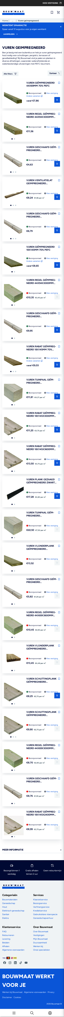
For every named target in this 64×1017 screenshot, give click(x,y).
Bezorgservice (40, 903)
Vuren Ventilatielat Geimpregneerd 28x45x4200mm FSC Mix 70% (41, 182)
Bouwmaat (55, 1004)
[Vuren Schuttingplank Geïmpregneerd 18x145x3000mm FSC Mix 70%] (14, 693)
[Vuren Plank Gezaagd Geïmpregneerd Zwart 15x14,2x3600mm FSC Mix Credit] (14, 493)
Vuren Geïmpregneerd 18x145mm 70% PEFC (40, 248)
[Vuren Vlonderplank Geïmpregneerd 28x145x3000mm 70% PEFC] (14, 560)
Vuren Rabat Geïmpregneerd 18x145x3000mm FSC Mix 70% (41, 415)
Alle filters (8, 74)
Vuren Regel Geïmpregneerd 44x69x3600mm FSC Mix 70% (41, 614)
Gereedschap (8, 903)
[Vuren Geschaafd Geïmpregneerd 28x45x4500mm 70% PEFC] (14, 228)
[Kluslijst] (52, 12)
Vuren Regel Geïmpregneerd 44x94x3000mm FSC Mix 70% (41, 282)
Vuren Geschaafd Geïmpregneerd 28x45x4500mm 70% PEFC (41, 215)
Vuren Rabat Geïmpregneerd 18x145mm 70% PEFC (41, 348)
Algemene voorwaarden (13, 950)
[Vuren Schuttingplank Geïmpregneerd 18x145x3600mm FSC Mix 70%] (14, 726)
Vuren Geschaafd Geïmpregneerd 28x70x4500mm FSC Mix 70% (41, 780)
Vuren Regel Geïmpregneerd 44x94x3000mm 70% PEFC (41, 115)
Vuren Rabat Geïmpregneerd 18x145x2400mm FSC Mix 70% (41, 813)
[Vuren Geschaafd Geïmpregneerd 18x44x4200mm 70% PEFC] (14, 161)
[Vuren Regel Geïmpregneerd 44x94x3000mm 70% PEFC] (14, 128)
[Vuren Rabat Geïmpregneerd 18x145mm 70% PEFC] (14, 360)
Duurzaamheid (40, 942)
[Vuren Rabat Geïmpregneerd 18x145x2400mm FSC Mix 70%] (14, 826)
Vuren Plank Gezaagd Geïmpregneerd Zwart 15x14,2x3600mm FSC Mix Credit (41, 481)
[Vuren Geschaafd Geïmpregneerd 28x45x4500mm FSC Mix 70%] (14, 593)
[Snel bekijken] (57, 100)
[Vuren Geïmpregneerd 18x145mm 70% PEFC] (14, 261)
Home (5, 20)
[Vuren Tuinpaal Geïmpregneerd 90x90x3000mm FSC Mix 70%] (14, 527)
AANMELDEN (8, 34)
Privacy (51, 992)
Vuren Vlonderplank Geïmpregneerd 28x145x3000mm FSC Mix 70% (41, 647)
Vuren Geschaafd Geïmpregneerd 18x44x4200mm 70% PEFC (41, 149)
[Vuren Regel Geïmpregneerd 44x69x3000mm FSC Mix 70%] (14, 759)
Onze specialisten (41, 950)
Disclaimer (7, 997)
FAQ (4, 931)
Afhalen (5, 946)
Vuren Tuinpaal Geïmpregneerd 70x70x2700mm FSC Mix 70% (40, 381)
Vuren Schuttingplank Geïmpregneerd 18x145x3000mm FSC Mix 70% (41, 680)
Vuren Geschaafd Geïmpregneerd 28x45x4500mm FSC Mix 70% (41, 581)
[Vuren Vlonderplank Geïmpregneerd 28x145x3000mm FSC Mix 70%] (14, 660)
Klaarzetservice (40, 899)
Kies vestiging (52, 93)
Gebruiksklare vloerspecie (45, 914)
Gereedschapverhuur (43, 918)
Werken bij (38, 946)
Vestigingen (38, 935)
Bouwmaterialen (9, 899)
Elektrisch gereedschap (13, 910)
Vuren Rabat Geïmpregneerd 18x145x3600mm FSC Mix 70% (41, 448)
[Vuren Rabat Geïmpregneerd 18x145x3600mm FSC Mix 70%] (14, 460)
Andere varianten (33, 96)
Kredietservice (40, 910)
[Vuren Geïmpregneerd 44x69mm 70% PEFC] (14, 97)
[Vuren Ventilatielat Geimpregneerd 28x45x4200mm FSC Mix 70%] (14, 194)
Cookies (17, 997)
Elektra (5, 918)
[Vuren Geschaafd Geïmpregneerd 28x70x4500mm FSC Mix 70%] (14, 792)
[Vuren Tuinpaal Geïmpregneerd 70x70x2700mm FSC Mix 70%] (14, 394)
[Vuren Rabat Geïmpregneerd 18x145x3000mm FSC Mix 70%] (14, 427)
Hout (4, 907)
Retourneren (8, 935)
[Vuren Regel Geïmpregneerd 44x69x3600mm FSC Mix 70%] (14, 626)
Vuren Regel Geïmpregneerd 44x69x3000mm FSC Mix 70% (41, 747)
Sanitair (5, 914)
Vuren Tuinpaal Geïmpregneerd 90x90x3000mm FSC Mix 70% (41, 514)
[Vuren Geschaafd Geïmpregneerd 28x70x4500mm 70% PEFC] (14, 327)
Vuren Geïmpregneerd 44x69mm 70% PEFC (40, 84)
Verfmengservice (41, 907)
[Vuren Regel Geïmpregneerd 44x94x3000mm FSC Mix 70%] (14, 294)
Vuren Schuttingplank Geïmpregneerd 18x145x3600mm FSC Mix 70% (41, 714)
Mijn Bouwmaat (40, 939)
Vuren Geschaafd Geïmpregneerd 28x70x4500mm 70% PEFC (41, 315)
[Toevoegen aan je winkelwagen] (57, 130)
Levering (6, 939)
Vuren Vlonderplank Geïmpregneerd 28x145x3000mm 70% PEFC (40, 547)
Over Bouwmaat (40, 931)
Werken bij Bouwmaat (12, 992)
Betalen (5, 942)
